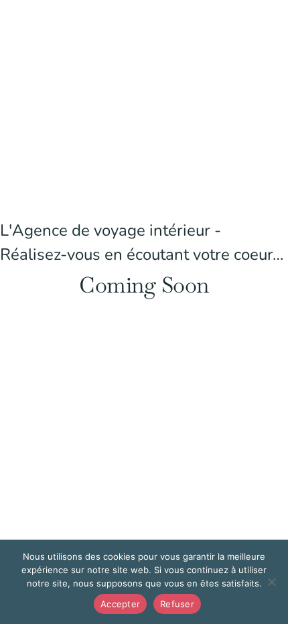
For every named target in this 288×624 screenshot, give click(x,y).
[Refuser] (271, 582)
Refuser (177, 604)
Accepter (120, 604)
